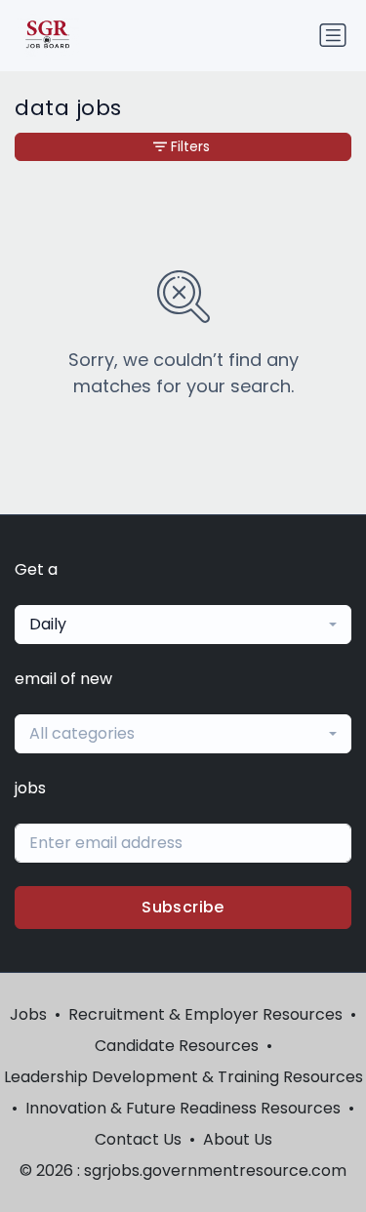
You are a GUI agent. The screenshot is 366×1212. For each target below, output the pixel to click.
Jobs (28, 1014)
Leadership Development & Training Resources (183, 1077)
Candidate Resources (177, 1045)
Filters (190, 146)
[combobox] (183, 624)
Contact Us (138, 1139)
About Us (237, 1139)
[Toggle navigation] (332, 35)
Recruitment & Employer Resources (205, 1014)
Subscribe (183, 907)
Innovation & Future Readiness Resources (183, 1108)
